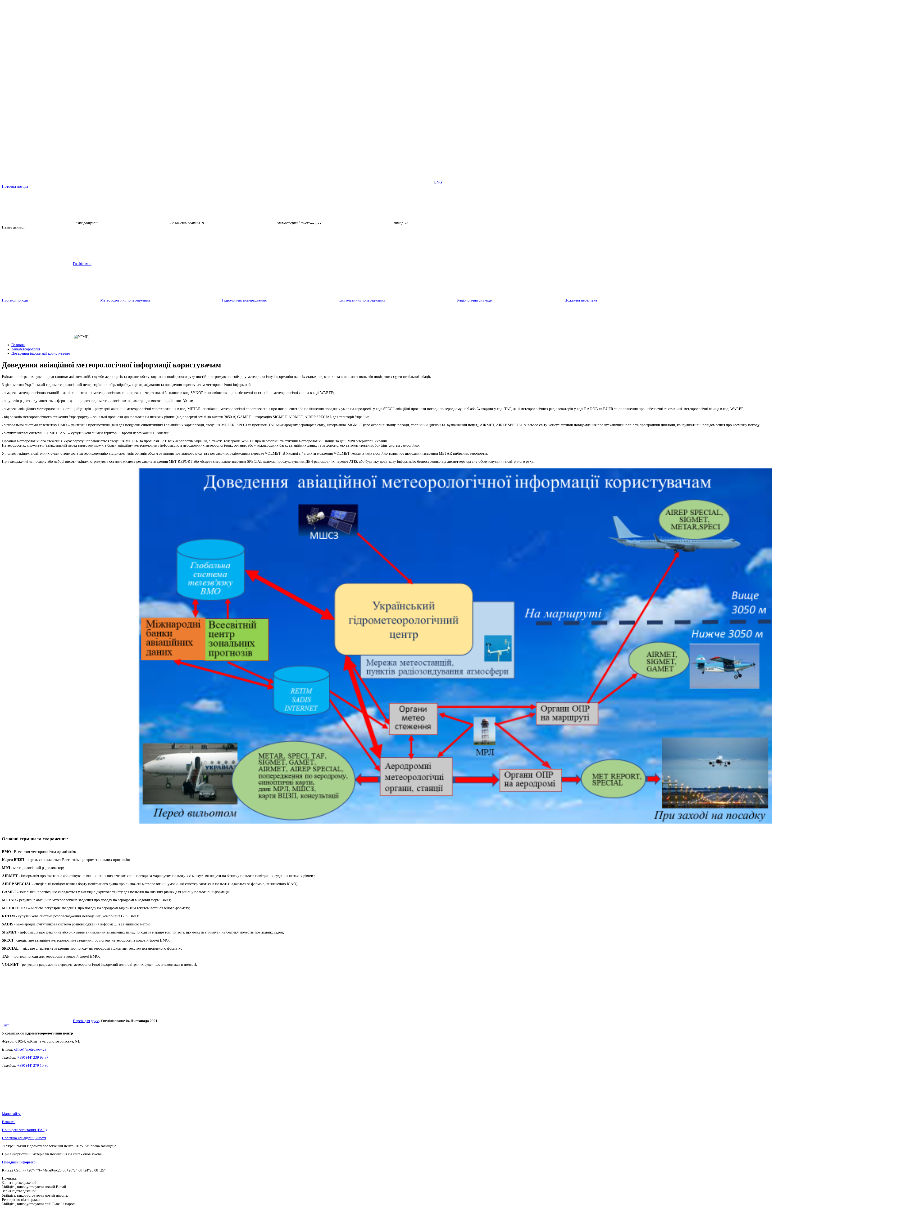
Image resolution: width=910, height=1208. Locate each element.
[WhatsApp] (397, 182)
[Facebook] (109, 182)
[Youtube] (181, 182)
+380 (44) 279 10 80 (32, 1065)
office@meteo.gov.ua (30, 1049)
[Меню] (73, 36)
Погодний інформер (19, 1162)
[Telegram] (325, 182)
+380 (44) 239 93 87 (32, 1057)
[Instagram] (253, 182)
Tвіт (5, 1025)
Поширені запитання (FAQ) (24, 1130)
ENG (438, 182)
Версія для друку (86, 1021)
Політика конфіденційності (24, 1138)
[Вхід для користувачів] (37, 182)
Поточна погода (15, 186)
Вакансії (8, 1122)
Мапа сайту (11, 1114)
